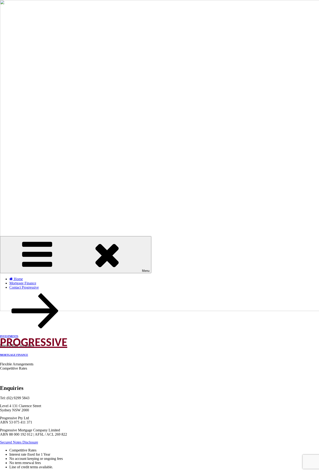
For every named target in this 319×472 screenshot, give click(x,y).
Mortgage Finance (22, 283)
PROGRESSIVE (33, 343)
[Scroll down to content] (35, 327)
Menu (145, 271)
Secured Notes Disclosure (19, 442)
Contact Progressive (24, 287)
